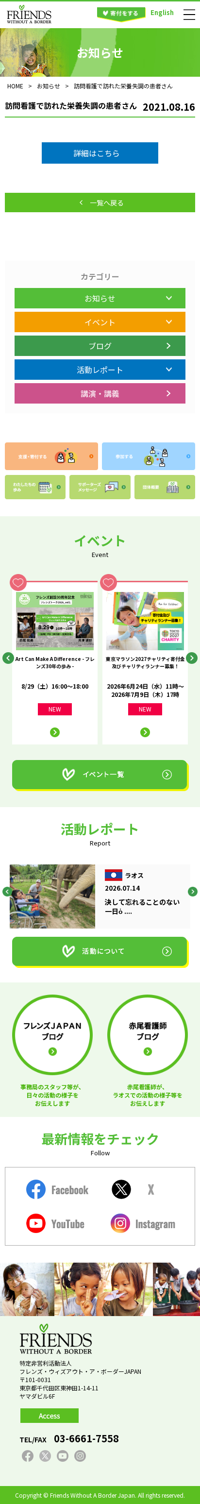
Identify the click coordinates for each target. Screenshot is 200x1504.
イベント (100, 322)
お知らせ (100, 298)
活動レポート (100, 369)
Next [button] (192, 658)
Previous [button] (8, 658)
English (162, 12)
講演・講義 (100, 393)
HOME (15, 86)
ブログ (100, 346)
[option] (55, 662)
